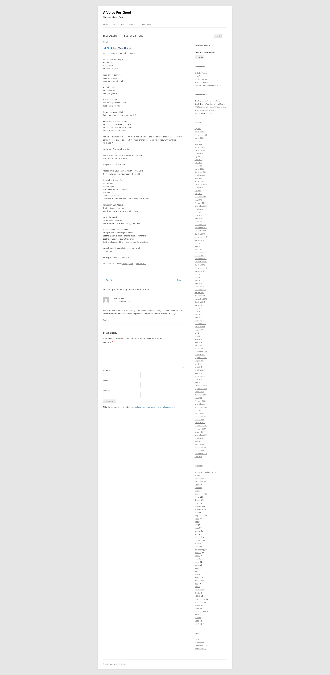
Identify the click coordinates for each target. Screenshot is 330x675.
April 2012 (198, 373)
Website (106, 390)
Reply (105, 320)
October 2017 (200, 234)
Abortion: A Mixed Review (216, 104)
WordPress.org (200, 648)
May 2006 (198, 441)
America (198, 487)
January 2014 (199, 348)
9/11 (196, 475)
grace (197, 528)
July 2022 (198, 156)
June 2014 (198, 336)
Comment (108, 342)
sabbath (198, 596)
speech (197, 608)
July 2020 (198, 190)
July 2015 (198, 308)
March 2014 (199, 345)
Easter (197, 503)
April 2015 (198, 317)
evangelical (199, 506)
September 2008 (201, 407)
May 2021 (198, 178)
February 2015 (200, 323)
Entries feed (199, 642)
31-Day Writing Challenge (204, 472)
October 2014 (200, 327)
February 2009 (200, 401)
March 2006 (199, 444)
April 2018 (198, 218)
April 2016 (198, 283)
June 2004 (198, 457)
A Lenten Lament (201, 82)
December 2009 (201, 395)
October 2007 (200, 423)
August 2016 (199, 271)
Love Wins (199, 546)
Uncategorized (127, 264)
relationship (199, 580)
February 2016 (200, 289)
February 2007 (200, 429)
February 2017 (200, 252)
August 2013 (199, 361)
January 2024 (199, 147)
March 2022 (199, 169)
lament (197, 543)
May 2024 (198, 144)
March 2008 (199, 413)
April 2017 (198, 246)
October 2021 (200, 175)
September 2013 (201, 358)
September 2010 (201, 388)
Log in (197, 639)
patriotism (199, 559)
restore (197, 587)
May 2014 (198, 339)
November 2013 (201, 351)
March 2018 (199, 221)
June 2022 (198, 159)
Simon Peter (199, 602)
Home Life (199, 537)
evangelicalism (200, 509)
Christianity (199, 494)
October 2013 (200, 354)
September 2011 (201, 376)
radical (197, 574)
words (197, 621)
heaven (197, 531)
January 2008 (199, 419)
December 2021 (201, 172)
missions (198, 552)
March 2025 (199, 138)
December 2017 (201, 228)
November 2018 (201, 206)
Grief (180, 280)
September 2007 (201, 426)
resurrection (199, 590)
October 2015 (200, 302)
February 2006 (200, 447)
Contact (133, 24)
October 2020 (200, 187)
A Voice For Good (117, 12)
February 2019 (200, 203)
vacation (198, 617)
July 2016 (198, 274)
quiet (197, 571)
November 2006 (201, 435)
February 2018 (200, 224)
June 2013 (198, 367)
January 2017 (199, 255)
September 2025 (201, 135)
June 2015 (198, 311)
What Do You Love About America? (208, 85)
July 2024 (198, 141)
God (196, 525)
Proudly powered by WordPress (114, 664)
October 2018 (200, 209)
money (197, 556)
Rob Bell (198, 593)
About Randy (118, 24)
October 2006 (200, 438)
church (197, 497)
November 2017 (201, 231)
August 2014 (199, 330)
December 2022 (201, 150)
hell (196, 534)
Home (105, 24)
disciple (197, 500)
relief (196, 583)
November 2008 (201, 404)
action (197, 484)
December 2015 (201, 296)
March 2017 (199, 249)
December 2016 (201, 258)
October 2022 (200, 153)
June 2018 (198, 215)
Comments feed (201, 645)
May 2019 (198, 200)
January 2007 (199, 432)
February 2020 (200, 197)
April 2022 (198, 166)
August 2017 (199, 240)
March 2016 (199, 286)
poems (197, 565)
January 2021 (199, 181)
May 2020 (198, 194)
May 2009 (198, 398)
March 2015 (199, 320)
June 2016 (198, 277)
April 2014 (198, 342)
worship (198, 624)
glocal (197, 522)
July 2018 (198, 212)
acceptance (199, 481)
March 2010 (199, 392)
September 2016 (201, 268)
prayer (197, 568)
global (197, 518)
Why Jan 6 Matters (213, 101)
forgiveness (199, 515)
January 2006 (199, 450)
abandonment (200, 478)
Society (197, 605)
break (197, 491)
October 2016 (200, 265)
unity (197, 614)
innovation (199, 540)
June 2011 (198, 379)
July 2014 (198, 333)
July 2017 (198, 243)
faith (196, 512)
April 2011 (198, 382)
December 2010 (201, 385)
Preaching (146, 24)
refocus (197, 577)
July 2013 (198, 364)
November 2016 (201, 262)
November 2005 (201, 453)
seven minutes (200, 599)
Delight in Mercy (201, 79)
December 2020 (201, 184)
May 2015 (198, 314)
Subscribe (199, 57)
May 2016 (198, 280)
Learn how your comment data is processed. (156, 407)
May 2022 (198, 163)
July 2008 (198, 410)
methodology (200, 549)
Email (106, 380)
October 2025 (200, 132)
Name (106, 370)
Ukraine (107, 280)
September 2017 (201, 237)
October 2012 (200, 370)
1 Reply (106, 42)
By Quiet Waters (201, 73)
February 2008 (200, 416)
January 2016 (199, 293)
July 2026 (198, 129)
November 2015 (201, 299)
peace (197, 562)
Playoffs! (198, 76)
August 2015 (199, 305)
